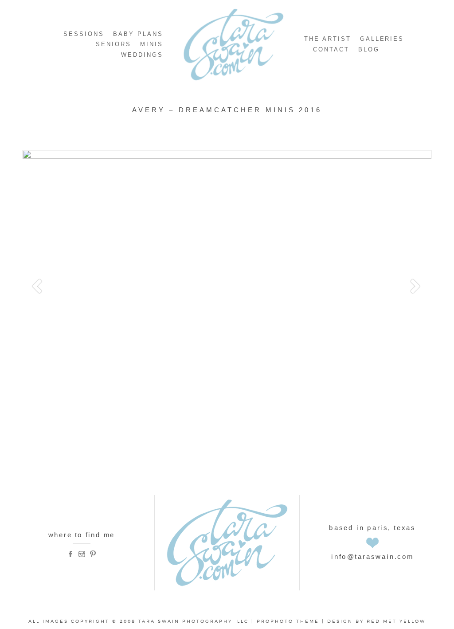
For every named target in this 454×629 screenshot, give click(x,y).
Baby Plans (138, 34)
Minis (151, 44)
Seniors (113, 44)
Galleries (382, 38)
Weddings (142, 54)
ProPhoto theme (288, 621)
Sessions (83, 34)
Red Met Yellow (396, 621)
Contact (331, 49)
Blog (369, 49)
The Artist (327, 38)
